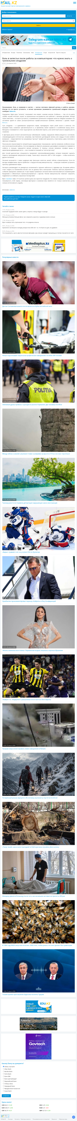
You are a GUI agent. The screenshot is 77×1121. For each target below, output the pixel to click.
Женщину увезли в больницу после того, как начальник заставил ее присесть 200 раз (33, 894)
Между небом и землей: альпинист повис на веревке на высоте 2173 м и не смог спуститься (36, 452)
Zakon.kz (12, 111)
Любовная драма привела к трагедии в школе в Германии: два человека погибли (32, 403)
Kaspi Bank (8, 1091)
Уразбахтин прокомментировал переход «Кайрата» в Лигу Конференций (29, 599)
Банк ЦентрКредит (11, 1079)
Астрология (51, 52)
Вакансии (54, 1119)
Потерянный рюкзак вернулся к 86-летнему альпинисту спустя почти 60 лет (30, 796)
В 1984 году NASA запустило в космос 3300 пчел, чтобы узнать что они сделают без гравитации (37, 943)
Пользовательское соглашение (41, 1119)
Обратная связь (63, 1119)
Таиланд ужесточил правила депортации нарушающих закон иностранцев (29, 501)
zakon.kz (12, 190)
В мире (13, 52)
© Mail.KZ (3, 1119)
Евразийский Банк (10, 1081)
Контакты (17, 1119)
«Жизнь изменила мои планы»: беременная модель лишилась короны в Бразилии (32, 648)
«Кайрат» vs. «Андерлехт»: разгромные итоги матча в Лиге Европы (26, 698)
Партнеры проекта (25, 1119)
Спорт (45, 52)
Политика (19, 52)
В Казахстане (6, 52)
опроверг (9, 179)
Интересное (38, 52)
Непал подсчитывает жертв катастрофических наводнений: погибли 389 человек (32, 354)
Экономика (26, 52)
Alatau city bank (10, 1066)
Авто (32, 52)
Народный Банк (10, 1086)
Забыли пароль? (7, 29)
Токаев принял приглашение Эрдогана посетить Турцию (23, 992)
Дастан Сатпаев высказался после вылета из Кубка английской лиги (27, 304)
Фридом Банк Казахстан (12, 1088)
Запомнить (71, 30)
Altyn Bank (8, 1069)
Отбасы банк (9, 1084)
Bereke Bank (8, 1071)
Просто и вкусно (61, 52)
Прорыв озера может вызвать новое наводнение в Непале (24, 747)
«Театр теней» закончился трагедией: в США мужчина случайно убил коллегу (30, 845)
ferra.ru (4, 122)
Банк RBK (8, 1076)
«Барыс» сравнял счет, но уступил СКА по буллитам (21, 550)
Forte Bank (8, 1074)
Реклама (10, 1119)
